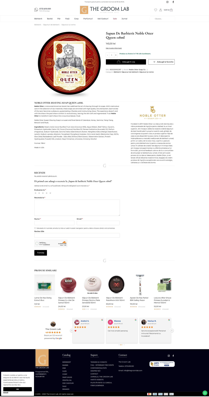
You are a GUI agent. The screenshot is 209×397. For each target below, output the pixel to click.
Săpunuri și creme (68, 25)
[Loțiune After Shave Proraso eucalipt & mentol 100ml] (164, 285)
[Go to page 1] (120, 344)
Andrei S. (85, 321)
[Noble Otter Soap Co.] (153, 112)
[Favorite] (51, 277)
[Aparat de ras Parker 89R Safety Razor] (140, 285)
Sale (64, 386)
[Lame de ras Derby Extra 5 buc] (44, 285)
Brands (65, 389)
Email (80, 219)
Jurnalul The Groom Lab (102, 377)
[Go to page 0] (119, 344)
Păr (64, 368)
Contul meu (160, 9)
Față (64, 371)
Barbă (65, 365)
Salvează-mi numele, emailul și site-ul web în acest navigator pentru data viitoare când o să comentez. (76, 228)
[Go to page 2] (122, 344)
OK (17, 389)
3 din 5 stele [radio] (43, 193)
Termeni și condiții (99, 362)
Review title (39, 231)
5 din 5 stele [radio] (50, 193)
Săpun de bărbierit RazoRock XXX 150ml (115, 299)
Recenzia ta (39, 198)
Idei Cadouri (68, 383)
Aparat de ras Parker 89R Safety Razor (139, 299)
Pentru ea (66, 380)
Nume (37, 219)
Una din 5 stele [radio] (36, 193)
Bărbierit (37, 25)
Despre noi (95, 371)
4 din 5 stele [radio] (47, 193)
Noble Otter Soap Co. (137, 70)
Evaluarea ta (40, 190)
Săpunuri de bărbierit (51, 25)
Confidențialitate (99, 368)
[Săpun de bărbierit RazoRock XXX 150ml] (116, 285)
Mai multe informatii (114, 48)
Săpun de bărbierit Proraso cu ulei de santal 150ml (66, 300)
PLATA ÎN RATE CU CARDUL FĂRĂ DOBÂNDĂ (101, 384)
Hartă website (97, 380)
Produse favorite (155, 9)
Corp (64, 374)
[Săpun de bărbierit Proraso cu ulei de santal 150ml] (68, 285)
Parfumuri (67, 377)
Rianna (117, 321)
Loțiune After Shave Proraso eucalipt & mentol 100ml (162, 300)
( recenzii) (46, 306)
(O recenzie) (141, 306)
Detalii (5, 392)
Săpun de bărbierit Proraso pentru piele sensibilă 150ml (91, 300)
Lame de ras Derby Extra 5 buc (43, 299)
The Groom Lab (53, 329)
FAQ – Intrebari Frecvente (102, 365)
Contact (94, 374)
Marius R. (152, 321)
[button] (168, 9)
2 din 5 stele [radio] (39, 193)
